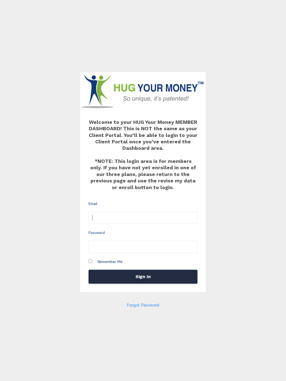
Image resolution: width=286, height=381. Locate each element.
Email (93, 203)
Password (97, 232)
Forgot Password (143, 305)
